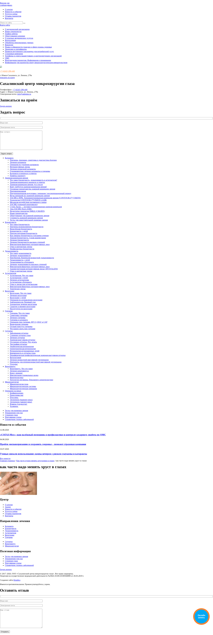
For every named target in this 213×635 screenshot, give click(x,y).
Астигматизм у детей (19, 278)
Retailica (17, 580)
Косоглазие (9, 291)
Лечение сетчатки (17, 338)
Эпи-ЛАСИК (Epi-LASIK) (21, 209)
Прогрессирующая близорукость (23, 233)
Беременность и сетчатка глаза (23, 353)
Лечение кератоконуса (19, 371)
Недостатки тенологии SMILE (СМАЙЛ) (27, 211)
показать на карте (7, 78)
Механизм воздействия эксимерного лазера (28, 202)
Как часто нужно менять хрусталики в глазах (35, 461)
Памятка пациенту (18, 176)
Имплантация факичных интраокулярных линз (30, 244)
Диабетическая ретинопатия (22, 346)
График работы (11, 34)
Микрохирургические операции (23, 389)
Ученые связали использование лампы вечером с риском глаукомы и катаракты (43, 453)
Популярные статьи (13, 417)
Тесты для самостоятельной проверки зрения (29, 220)
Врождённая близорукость (21, 229)
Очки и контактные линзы (21, 247)
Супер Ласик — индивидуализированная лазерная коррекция (36, 207)
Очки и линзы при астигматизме (23, 284)
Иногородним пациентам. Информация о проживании (28, 60)
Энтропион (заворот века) (21, 402)
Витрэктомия (15, 358)
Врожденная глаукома (19, 324)
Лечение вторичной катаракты (23, 169)
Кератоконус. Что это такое (21, 369)
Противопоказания (18, 191)
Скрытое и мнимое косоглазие (22, 306)
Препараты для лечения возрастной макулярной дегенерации (36, 362)
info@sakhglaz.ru (24, 94)
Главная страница (7, 461)
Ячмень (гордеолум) (18, 404)
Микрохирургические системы (23, 386)
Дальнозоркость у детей (20, 260)
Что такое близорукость (20, 224)
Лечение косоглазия (18, 295)
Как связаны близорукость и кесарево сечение (29, 236)
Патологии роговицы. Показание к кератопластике (31, 380)
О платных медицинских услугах (19, 38)
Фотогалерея (10, 40)
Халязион (14, 406)
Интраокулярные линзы (20, 167)
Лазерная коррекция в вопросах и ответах (27, 182)
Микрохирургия (12, 382)
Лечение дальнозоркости (20, 255)
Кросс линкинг (16, 373)
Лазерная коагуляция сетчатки (22, 340)
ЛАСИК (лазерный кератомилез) (23, 204)
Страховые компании (14, 54)
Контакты (9, 18)
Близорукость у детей (19, 231)
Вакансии (9, 45)
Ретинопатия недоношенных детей (24, 351)
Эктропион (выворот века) (21, 400)
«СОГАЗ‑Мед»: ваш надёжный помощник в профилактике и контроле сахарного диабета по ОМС (53, 434)
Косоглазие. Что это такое (20, 293)
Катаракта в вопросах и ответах (23, 173)
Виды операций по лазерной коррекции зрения (30, 196)
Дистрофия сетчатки (18, 344)
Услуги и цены (11, 14)
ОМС (7, 58)
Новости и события (13, 12)
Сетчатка (9, 331)
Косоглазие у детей (18, 298)
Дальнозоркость (11, 251)
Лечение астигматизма (19, 280)
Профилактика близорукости (22, 249)
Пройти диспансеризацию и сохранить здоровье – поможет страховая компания (43, 444)
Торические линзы (18, 289)
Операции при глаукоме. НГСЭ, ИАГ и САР (28, 322)
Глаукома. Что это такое (20, 313)
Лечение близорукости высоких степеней (27, 242)
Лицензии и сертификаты (16, 49)
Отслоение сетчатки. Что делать (23, 342)
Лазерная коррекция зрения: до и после (26, 184)
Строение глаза (11, 415)
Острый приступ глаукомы (21, 326)
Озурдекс (14, 364)
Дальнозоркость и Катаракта (22, 262)
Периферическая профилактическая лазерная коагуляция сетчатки (38, 355)
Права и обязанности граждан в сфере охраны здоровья (28, 47)
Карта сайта (5, 25)
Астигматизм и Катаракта (21, 282)
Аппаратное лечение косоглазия (23, 304)
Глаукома (9, 311)
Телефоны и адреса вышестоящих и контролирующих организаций (33, 56)
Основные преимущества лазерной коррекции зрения (32, 189)
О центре (9, 9)
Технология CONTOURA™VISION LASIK (28, 200)
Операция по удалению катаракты (24, 165)
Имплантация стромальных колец (24, 375)
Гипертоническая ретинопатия (23, 349)
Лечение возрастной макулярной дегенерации (29, 360)
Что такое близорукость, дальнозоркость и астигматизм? (33, 180)
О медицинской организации (17, 29)
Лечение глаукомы (17, 318)
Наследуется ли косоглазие (21, 309)
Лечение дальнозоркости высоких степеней (28, 264)
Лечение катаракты (18, 162)
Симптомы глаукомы (18, 315)
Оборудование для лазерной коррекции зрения (29, 216)
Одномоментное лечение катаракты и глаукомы (30, 171)
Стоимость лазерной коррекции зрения (26, 218)
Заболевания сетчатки (19, 333)
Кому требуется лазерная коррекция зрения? (28, 187)
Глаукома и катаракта (19, 320)
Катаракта (9, 158)
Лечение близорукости (19, 240)
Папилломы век (16, 395)
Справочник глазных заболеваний (19, 419)
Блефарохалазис (17, 393)
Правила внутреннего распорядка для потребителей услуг (29, 51)
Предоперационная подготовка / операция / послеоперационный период (40, 193)
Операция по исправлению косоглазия (26, 300)
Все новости (5, 458)
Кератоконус (10, 366)
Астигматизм (10, 273)
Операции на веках (13, 391)
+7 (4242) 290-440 (7, 71)
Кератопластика (16, 377)
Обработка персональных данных (19, 43)
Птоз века (14, 397)
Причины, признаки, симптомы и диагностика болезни (33, 160)
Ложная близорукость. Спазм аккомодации (28, 238)
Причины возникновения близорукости (26, 227)
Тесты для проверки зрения (16, 410)
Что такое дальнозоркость (20, 253)
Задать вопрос (6, 106)
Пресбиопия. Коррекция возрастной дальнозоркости (32, 258)
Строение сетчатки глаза (20, 335)
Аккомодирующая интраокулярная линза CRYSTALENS (34, 269)
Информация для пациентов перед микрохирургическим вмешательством (36, 62)
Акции (8, 507)
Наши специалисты (13, 31)
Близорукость (10, 222)
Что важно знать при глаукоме (22, 329)
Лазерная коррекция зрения (16, 178)
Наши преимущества (18, 213)
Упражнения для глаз (14, 413)
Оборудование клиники (15, 36)
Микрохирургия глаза (19, 384)
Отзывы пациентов (13, 16)
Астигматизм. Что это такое (21, 275)
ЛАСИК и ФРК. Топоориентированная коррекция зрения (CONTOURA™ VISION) (45, 198)
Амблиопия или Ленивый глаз (23, 302)
